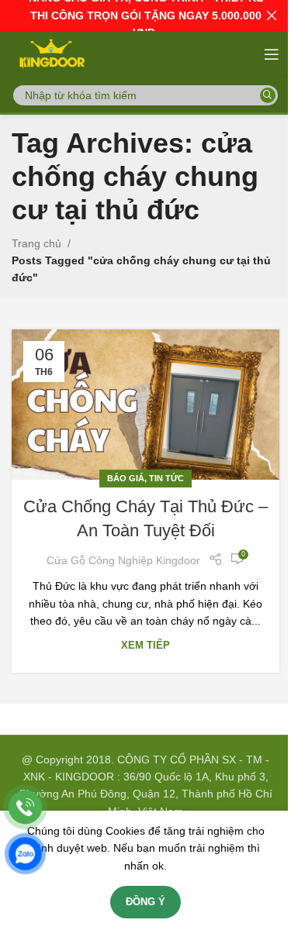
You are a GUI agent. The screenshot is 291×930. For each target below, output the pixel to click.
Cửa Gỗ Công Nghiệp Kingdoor (123, 560)
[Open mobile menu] (271, 54)
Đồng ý (145, 902)
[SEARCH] (267, 95)
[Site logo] (51, 53)
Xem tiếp (145, 645)
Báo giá (125, 478)
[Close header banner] (271, 15)
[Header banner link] (145, 15)
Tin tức (166, 478)
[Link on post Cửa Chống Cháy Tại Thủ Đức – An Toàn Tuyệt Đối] (145, 404)
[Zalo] (25, 853)
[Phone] (25, 807)
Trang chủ (36, 243)
